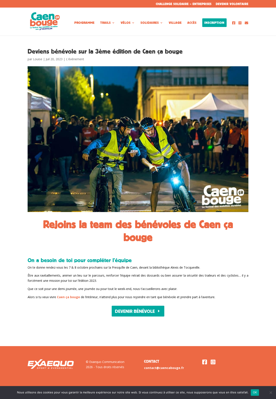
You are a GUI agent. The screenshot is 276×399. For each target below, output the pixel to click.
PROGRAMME (84, 22)
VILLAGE (175, 22)
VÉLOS (126, 22)
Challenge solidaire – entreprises (184, 4)
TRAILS (105, 22)
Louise (37, 59)
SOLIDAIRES (150, 22)
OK (255, 392)
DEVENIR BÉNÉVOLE (135, 311)
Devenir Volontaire (232, 4)
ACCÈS (192, 22)
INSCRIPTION (214, 22)
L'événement (75, 59)
